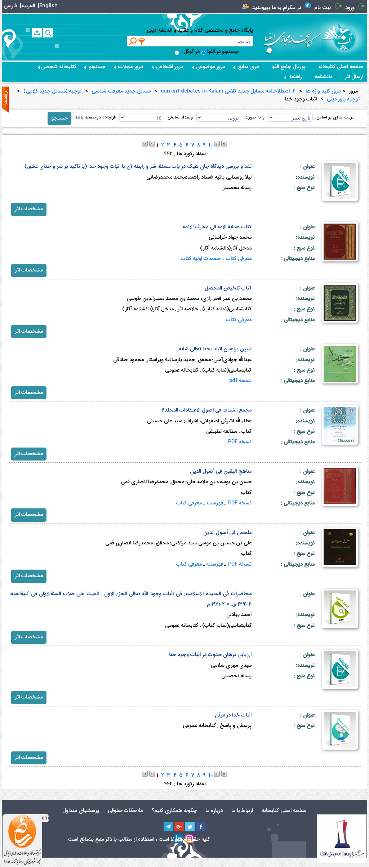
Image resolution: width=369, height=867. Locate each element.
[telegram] (168, 826)
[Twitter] (190, 826)
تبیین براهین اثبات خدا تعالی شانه (215, 349)
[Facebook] (200, 826)
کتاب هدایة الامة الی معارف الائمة (217, 227)
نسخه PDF (240, 442)
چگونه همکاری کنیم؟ (174, 811)
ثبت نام (322, 8)
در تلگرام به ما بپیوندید (276, 8)
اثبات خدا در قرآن (233, 715)
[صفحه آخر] (224, 143)
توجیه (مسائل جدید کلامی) (52, 91)
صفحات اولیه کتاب (201, 259)
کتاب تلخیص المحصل (228, 288)
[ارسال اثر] (37, 32)
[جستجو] (48, 32)
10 (211, 145)
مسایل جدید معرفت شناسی (121, 91)
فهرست (215, 503)
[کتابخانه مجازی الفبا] (344, 37)
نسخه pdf (240, 381)
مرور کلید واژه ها (323, 91)
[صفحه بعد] (217, 143)
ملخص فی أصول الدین (227, 533)
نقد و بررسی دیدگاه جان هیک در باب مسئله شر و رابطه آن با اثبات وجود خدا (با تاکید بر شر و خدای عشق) (138, 166)
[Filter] (142, 41)
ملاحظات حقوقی (125, 811)
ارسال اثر (354, 77)
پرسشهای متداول (80, 811)
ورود (350, 8)
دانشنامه (323, 77)
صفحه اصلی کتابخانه (340, 67)
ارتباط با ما (242, 811)
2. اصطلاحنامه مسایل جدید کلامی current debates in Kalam (228, 91)
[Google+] (179, 826)
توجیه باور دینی (343, 99)
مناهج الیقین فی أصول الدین (221, 471)
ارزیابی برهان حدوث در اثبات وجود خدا (210, 655)
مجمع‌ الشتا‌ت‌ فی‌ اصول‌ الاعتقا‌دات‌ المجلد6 (207, 410)
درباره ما (214, 811)
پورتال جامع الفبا (288, 67)
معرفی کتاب (239, 259)
